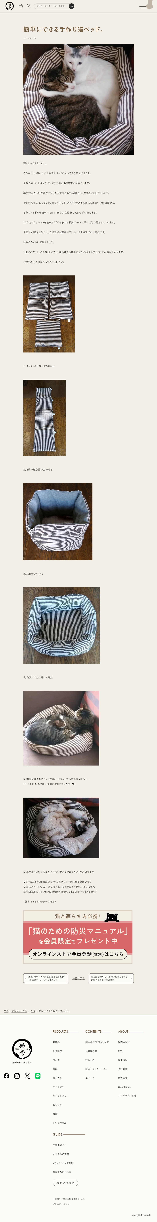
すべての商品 (59, 1123)
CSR (120, 1051)
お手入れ (57, 1078)
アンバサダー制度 (127, 1096)
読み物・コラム (19, 1011)
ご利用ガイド (59, 1145)
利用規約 (56, 1199)
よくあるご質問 (61, 1154)
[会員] (28, 6)
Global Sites (124, 1087)
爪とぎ (56, 1060)
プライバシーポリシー (62, 1204)
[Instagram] (17, 1076)
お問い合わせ (65, 1182)
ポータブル (58, 1087)
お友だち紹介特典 (62, 1172)
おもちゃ (57, 1105)
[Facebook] (6, 1076)
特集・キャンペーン (95, 1069)
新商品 (56, 1042)
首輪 (55, 1114)
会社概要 (122, 1069)
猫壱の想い (124, 1042)
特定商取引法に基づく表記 (73, 1199)
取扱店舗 (122, 1078)
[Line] (37, 1076)
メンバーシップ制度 (63, 1163)
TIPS (33, 1011)
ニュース (90, 1078)
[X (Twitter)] (27, 1076)
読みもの (90, 1060)
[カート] (21, 6)
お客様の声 (91, 1051)
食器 (55, 1069)
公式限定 (57, 1051)
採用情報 (122, 1060)
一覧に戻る (78, 978)
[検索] (71, 6)
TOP (6, 1011)
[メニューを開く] (148, 6)
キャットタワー (61, 1096)
